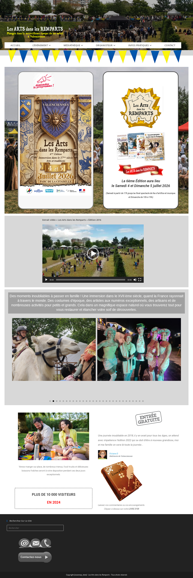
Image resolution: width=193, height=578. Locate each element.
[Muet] (134, 279)
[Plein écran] (139, 279)
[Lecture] (46, 279)
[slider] (90, 279)
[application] (93, 253)
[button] (93, 254)
